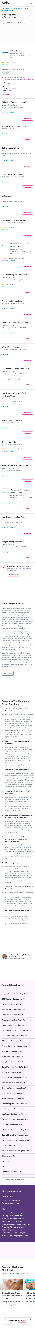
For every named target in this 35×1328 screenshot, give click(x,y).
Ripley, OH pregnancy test (12, 1230)
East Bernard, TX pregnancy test (14, 1233)
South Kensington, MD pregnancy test (16, 1224)
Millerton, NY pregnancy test (13, 1218)
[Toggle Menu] (30, 3)
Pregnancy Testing (7, 10)
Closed (6, 73)
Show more (29, 79)
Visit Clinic (27, 118)
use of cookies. (22, 1322)
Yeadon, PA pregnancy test (12, 1221)
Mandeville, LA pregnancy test (13, 1213)
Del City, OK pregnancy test (12, 1216)
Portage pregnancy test (10, 1203)
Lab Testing (9, 8)
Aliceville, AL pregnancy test (13, 1227)
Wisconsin (27, 8)
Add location (13, 574)
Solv (3, 8)
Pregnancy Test (17, 8)
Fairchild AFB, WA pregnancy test (15, 1236)
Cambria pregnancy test (11, 1200)
